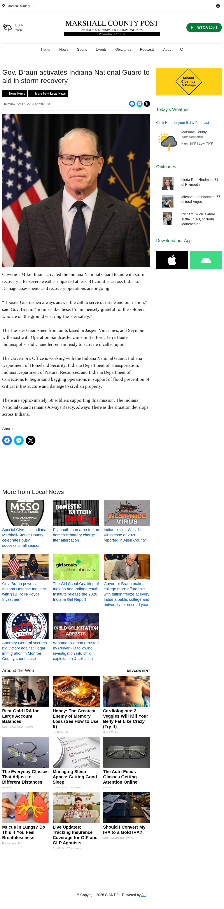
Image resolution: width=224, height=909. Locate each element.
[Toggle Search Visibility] (182, 49)
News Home (17, 93)
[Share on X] (147, 104)
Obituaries (123, 49)
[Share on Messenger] (139, 104)
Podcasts (147, 49)
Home (46, 49)
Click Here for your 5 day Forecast (182, 123)
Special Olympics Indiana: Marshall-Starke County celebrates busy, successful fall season (24, 538)
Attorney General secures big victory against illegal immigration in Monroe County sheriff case (24, 651)
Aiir (143, 895)
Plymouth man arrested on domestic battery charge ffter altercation (76, 535)
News (63, 49)
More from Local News (50, 93)
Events (101, 49)
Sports (82, 49)
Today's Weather (172, 109)
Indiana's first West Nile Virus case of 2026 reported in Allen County (125, 535)
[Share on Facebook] (132, 104)
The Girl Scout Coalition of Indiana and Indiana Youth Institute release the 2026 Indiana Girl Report (76, 592)
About (167, 49)
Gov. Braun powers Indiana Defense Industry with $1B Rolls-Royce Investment (24, 592)
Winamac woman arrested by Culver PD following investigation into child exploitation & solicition (76, 651)
